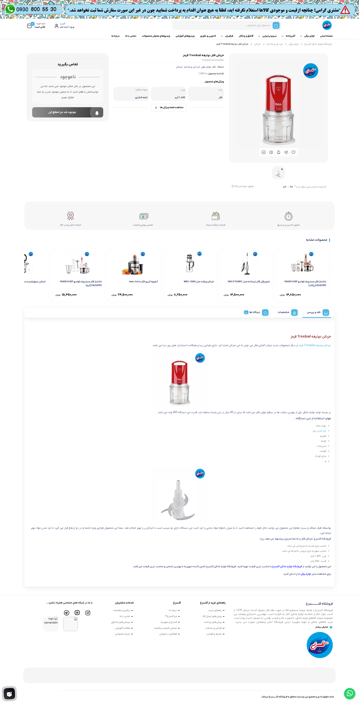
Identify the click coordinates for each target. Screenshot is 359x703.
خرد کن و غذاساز (275, 44)
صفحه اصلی (326, 36)
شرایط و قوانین (214, 633)
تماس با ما (130, 36)
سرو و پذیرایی (269, 36)
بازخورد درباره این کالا (244, 186)
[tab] (316, 312)
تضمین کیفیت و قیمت (165, 628)
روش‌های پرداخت (213, 622)
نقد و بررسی (314, 312)
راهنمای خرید (215, 610)
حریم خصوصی (122, 633)
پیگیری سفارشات (121, 610)
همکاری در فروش (168, 633)
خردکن (257, 44)
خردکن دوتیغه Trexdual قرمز (314, 345)
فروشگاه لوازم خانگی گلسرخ (318, 44)
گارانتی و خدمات (213, 628)
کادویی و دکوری (208, 36)
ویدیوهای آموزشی (185, 36)
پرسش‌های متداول (120, 622)
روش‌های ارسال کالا (212, 616)
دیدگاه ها (254, 312)
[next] (29, 269)
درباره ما (115, 36)
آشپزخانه (290, 36)
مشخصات (283, 312)
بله (291, 187)
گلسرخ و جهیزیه (169, 622)
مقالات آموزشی (122, 628)
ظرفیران (229, 36)
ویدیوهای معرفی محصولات (156, 36)
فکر (214, 66)
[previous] (329, 269)
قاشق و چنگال (246, 36)
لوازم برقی (309, 36)
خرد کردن (321, 431)
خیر (284, 187)
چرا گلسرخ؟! (171, 616)
